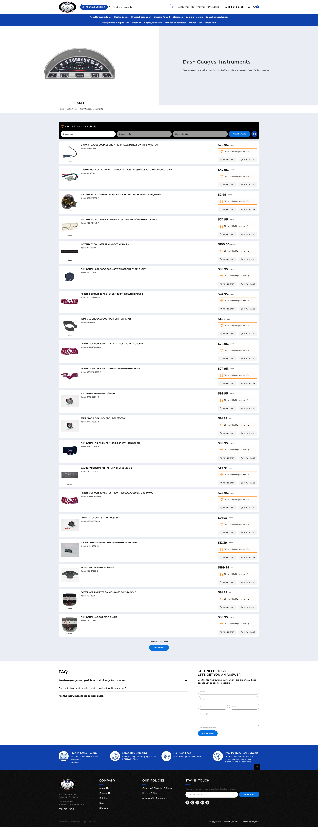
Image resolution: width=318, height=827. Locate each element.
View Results (239, 134)
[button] (94, 7)
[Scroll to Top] (257, 767)
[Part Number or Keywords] (170, 7)
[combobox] (140, 7)
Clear (254, 134)
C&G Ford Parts (72, 822)
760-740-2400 (236, 7)
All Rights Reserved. (88, 822)
